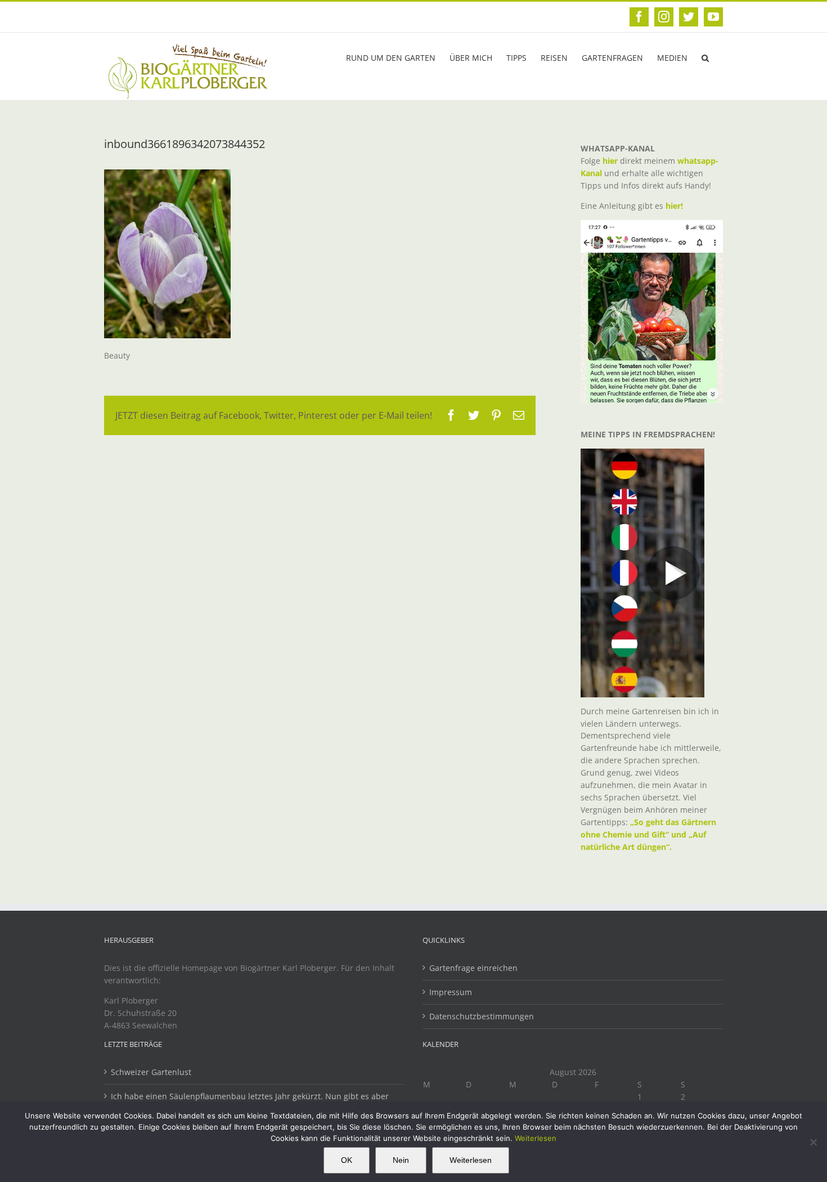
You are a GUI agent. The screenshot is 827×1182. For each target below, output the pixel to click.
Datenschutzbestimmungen (481, 1016)
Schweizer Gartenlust (151, 1072)
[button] (705, 57)
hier (610, 160)
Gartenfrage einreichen (473, 967)
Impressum (450, 992)
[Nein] (813, 1142)
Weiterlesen (535, 1138)
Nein (401, 1160)
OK (346, 1160)
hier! (675, 205)
